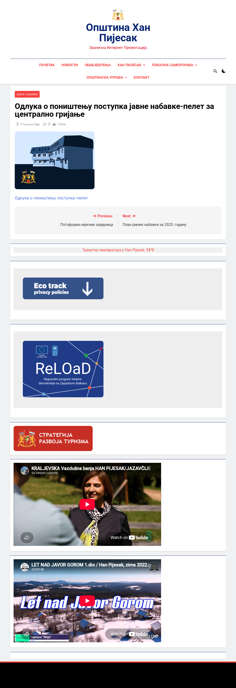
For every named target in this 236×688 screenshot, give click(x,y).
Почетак (47, 65)
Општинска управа (104, 77)
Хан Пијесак (129, 65)
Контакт (141, 77)
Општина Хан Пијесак (118, 32)
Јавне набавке (27, 94)
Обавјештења (98, 65)
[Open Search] (215, 71)
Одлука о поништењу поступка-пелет (51, 198)
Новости (70, 65)
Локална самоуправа (172, 65)
